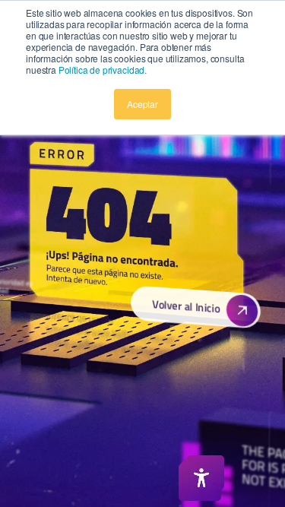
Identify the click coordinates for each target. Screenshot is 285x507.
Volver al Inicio (185, 305)
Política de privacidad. (103, 69)
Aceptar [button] (142, 103)
